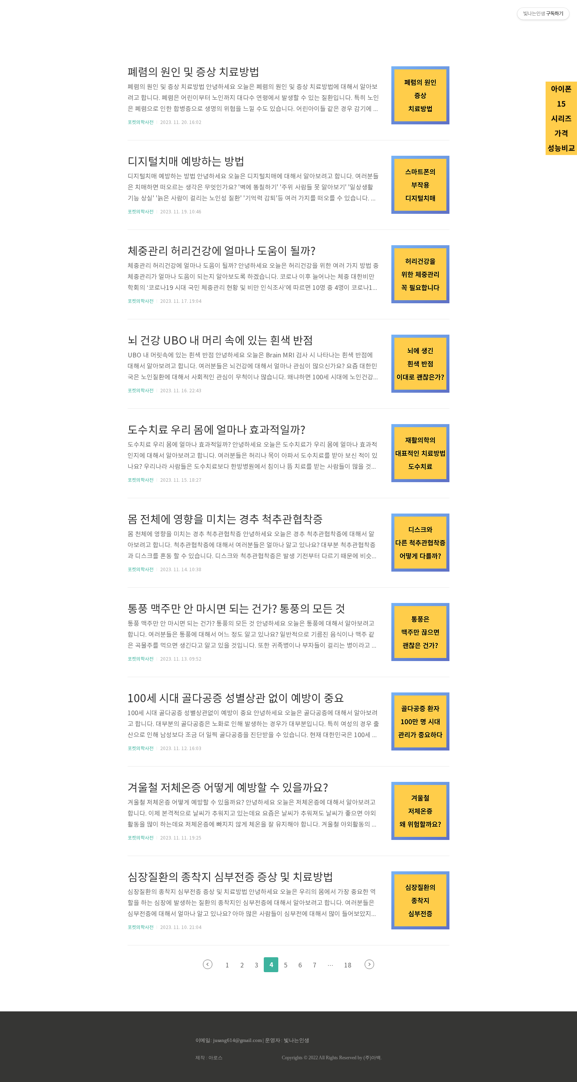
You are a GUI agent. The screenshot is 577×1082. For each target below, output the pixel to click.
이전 (207, 964)
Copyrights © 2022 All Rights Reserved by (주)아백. (332, 1057)
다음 (369, 964)
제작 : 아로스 (209, 1057)
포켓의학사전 (140, 122)
